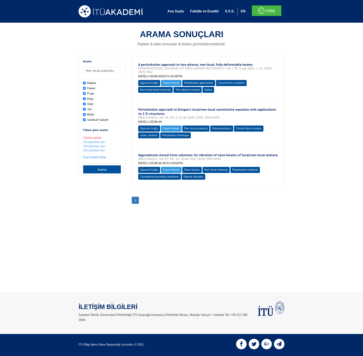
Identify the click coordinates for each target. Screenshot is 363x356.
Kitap (90, 99)
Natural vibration (193, 176)
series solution (149, 135)
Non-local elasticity (196, 128)
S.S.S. (229, 11)
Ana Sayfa (175, 11)
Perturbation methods (245, 169)
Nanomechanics (221, 128)
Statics (208, 90)
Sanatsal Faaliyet (97, 120)
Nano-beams (192, 169)
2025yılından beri (94, 146)
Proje (90, 93)
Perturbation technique (175, 135)
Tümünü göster (92, 138)
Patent (91, 88)
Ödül (90, 104)
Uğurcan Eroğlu (149, 83)
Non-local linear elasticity (155, 90)
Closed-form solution (249, 128)
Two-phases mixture (187, 90)
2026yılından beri (94, 142)
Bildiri (90, 114)
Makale (91, 83)
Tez (89, 109)
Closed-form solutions (231, 83)
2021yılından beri (94, 150)
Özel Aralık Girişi (94, 157)
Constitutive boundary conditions (159, 176)
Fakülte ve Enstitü (204, 11)
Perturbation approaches (198, 83)
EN (243, 11)
